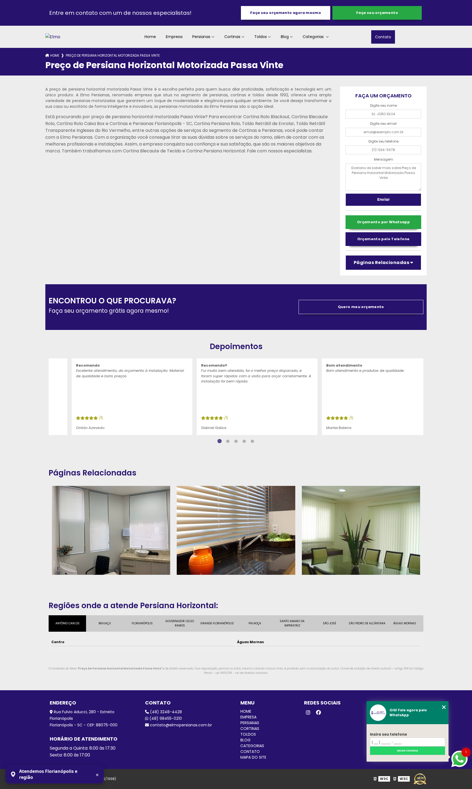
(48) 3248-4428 (165, 712)
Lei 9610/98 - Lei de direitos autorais (242, 673)
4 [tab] (244, 441)
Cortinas (232, 36)
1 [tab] (219, 441)
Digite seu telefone (383, 141)
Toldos (260, 36)
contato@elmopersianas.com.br (180, 725)
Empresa (174, 36)
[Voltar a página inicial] (52, 36)
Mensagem (383, 159)
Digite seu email (383, 123)
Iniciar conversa (407, 751)
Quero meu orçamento (361, 306)
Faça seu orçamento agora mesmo (285, 12)
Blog (285, 36)
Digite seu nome (383, 105)
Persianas (201, 36)
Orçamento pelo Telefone (383, 239)
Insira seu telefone (388, 734)
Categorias (314, 36)
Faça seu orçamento (377, 12)
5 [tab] (252, 441)
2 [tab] (228, 441)
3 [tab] (236, 441)
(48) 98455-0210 (165, 718)
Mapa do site (253, 757)
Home (150, 36)
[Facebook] (318, 713)
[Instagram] (308, 713)
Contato (383, 36)
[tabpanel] (111, 396)
